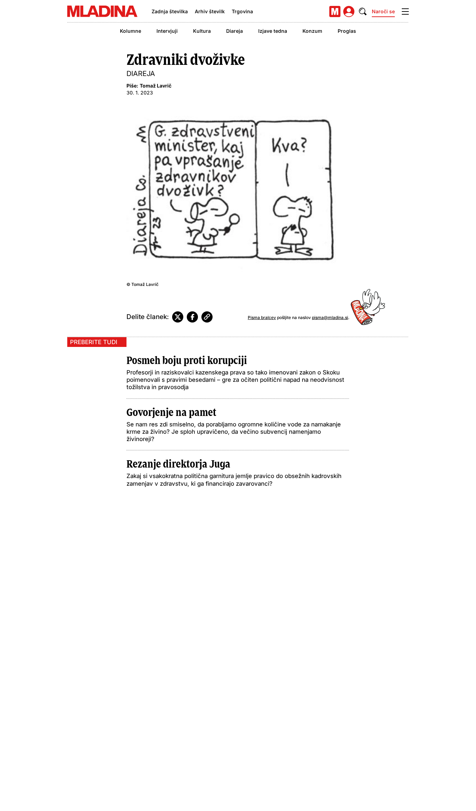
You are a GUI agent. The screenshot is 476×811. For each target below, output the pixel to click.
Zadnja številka (170, 11)
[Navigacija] (405, 11)
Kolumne (130, 31)
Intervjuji (167, 31)
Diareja (234, 31)
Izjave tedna (272, 31)
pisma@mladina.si (330, 317)
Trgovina (242, 11)
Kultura (202, 31)
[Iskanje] (362, 11)
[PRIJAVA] (348, 11)
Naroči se (383, 11)
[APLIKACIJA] (334, 11)
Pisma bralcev (262, 317)
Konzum (312, 31)
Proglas (347, 31)
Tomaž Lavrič (155, 86)
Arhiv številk (210, 11)
